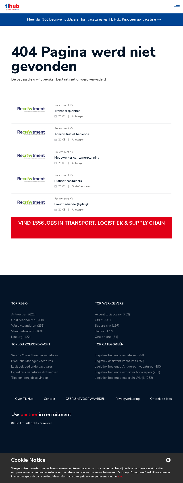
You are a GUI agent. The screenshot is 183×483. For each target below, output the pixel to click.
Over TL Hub (24, 399)
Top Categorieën (109, 344)
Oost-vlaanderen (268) (27, 320)
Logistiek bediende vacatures (32, 366)
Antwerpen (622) (23, 314)
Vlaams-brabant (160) (27, 331)
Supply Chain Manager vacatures (34, 355)
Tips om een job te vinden (29, 378)
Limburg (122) (21, 337)
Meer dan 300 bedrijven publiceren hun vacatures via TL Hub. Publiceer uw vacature (91, 19)
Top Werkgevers (109, 303)
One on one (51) (106, 337)
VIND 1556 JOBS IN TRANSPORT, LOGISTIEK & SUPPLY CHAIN (91, 223)
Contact (49, 399)
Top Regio (19, 303)
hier (119, 476)
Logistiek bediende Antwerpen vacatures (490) (128, 366)
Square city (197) (107, 325)
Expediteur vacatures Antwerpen (34, 372)
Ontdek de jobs (161, 399)
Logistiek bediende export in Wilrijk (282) (124, 378)
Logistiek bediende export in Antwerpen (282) (127, 372)
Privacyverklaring (128, 399)
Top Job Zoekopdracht (30, 344)
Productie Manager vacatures (32, 361)
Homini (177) (104, 331)
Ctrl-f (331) (103, 320)
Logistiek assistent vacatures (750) (119, 361)
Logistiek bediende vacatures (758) (120, 355)
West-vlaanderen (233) (27, 325)
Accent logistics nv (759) (112, 314)
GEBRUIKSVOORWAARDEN (85, 399)
